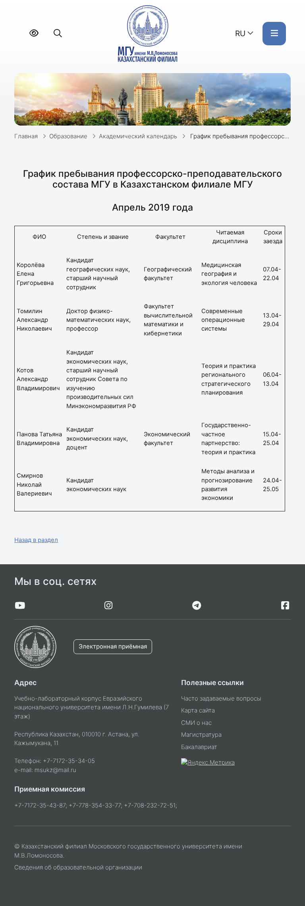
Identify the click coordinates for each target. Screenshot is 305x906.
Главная (26, 136)
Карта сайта (198, 710)
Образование (68, 136)
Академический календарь (138, 136)
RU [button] (240, 33)
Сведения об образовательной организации (78, 867)
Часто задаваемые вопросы (221, 698)
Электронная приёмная (113, 646)
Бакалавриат (199, 747)
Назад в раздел (36, 540)
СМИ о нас (196, 722)
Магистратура (201, 734)
